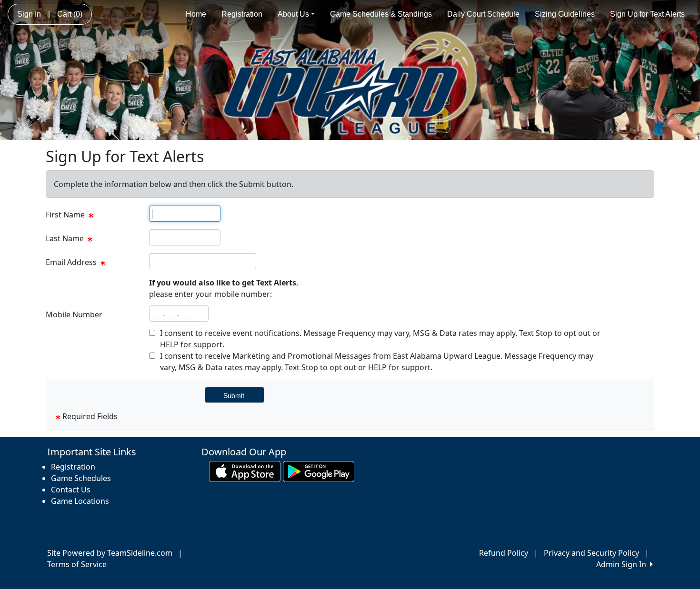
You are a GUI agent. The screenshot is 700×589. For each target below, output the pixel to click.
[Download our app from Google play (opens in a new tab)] (318, 471)
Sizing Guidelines (565, 14)
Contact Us (70, 489)
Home (196, 14)
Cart (69, 14)
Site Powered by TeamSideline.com (109, 553)
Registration (241, 14)
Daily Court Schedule (483, 14)
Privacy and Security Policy (591, 553)
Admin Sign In (623, 564)
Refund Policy (503, 553)
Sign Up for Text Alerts (647, 14)
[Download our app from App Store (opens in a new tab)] (244, 471)
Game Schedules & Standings (381, 14)
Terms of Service (77, 564)
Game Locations (80, 501)
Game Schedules (81, 478)
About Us (293, 14)
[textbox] (184, 214)
